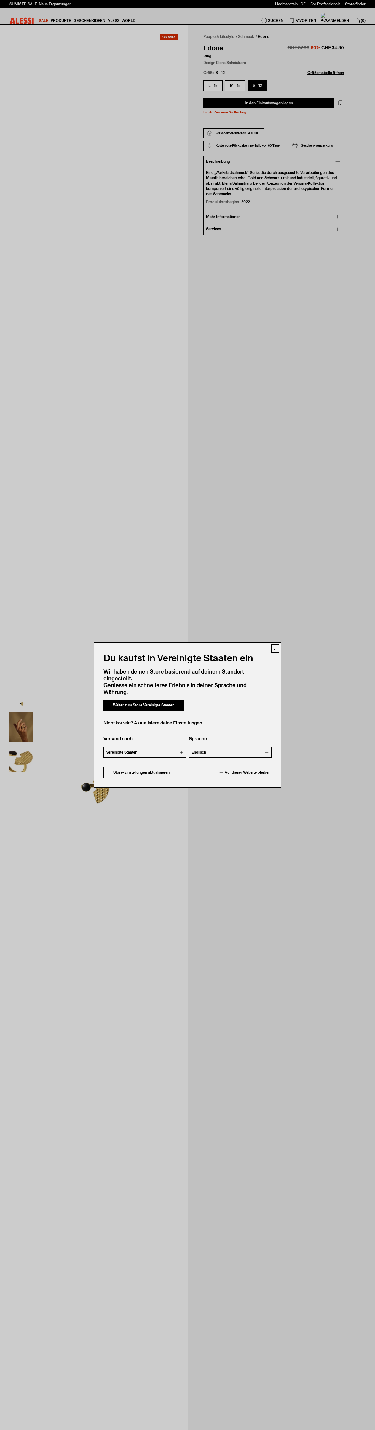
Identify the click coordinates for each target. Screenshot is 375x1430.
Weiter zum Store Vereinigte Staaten (143, 705)
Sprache (198, 738)
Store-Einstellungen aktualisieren (141, 772)
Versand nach (118, 738)
